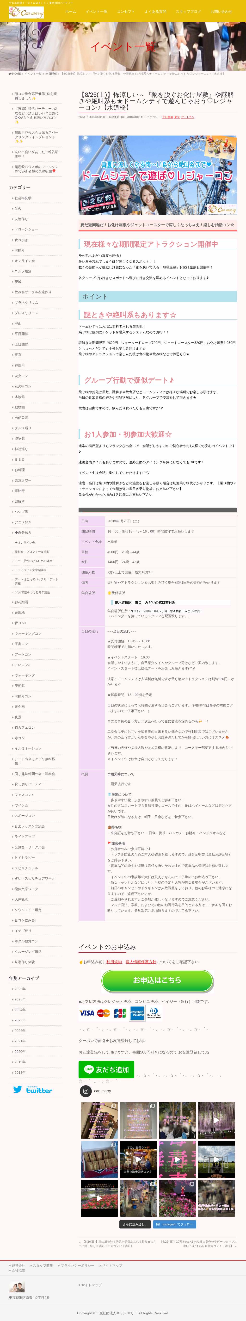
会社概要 (18, 1270)
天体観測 (21, 899)
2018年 (20, 1072)
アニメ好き (23, 522)
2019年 (20, 1062)
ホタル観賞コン (26, 941)
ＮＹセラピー (25, 857)
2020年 (20, 1052)
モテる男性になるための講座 (33, 561)
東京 (177, 117)
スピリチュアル (26, 868)
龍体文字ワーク (26, 889)
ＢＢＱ (20, 459)
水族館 (20, 397)
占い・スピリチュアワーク (35, 878)
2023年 (20, 1020)
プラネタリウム (26, 302)
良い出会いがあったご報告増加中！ (36, 154)
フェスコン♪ (24, 795)
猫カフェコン (25, 727)
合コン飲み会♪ (26, 920)
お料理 (20, 470)
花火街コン (23, 386)
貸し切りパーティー (30, 784)
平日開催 (21, 334)
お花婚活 (21, 602)
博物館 (20, 438)
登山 (18, 323)
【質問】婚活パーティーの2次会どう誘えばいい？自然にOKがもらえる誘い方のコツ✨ (37, 115)
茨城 (18, 282)
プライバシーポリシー (77, 1265)
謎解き (20, 501)
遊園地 (20, 612)
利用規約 (114, 962)
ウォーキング (25, 675)
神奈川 (20, 365)
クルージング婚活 (28, 952)
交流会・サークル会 (30, 847)
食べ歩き (21, 240)
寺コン (20, 738)
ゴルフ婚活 (23, 271)
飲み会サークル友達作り (33, 292)
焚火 (18, 208)
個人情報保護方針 (141, 962)
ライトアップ (25, 836)
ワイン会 (21, 805)
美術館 (20, 686)
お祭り (20, 250)
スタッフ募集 (43, 1265)
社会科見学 (23, 198)
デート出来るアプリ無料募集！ (35, 761)
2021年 (20, 1041)
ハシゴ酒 (21, 512)
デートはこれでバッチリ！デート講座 (36, 581)
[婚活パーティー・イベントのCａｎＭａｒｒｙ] (26, 13)
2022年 (20, 1031)
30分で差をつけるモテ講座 (32, 592)
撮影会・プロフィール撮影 (32, 551)
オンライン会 (25, 261)
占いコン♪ (22, 665)
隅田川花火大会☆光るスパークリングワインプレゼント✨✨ (36, 137)
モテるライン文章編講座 (31, 570)
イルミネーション (28, 748)
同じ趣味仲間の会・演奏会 (35, 774)
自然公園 (21, 418)
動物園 (20, 407)
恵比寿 (20, 491)
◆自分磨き (23, 532)
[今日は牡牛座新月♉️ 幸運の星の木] (99, 1120)
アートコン (187, 117)
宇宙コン (21, 644)
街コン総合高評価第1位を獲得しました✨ (36, 96)
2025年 (20, 999)
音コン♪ (20, 623)
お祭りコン (23, 696)
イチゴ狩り (23, 931)
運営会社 (18, 1265)
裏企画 (20, 706)
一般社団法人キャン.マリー (116, 1313)
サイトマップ (112, 1265)
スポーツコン (25, 816)
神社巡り (21, 449)
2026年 (20, 989)
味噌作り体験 (25, 962)
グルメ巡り (23, 428)
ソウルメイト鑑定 (28, 910)
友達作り (21, 219)
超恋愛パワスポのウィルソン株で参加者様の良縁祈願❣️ (36, 169)
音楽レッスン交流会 (30, 826)
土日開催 (167, 117)
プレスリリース (26, 313)
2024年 (20, 1010)
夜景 (18, 717)
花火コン (21, 376)
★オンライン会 (25, 542)
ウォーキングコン (28, 633)
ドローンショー (26, 229)
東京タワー (23, 480)
